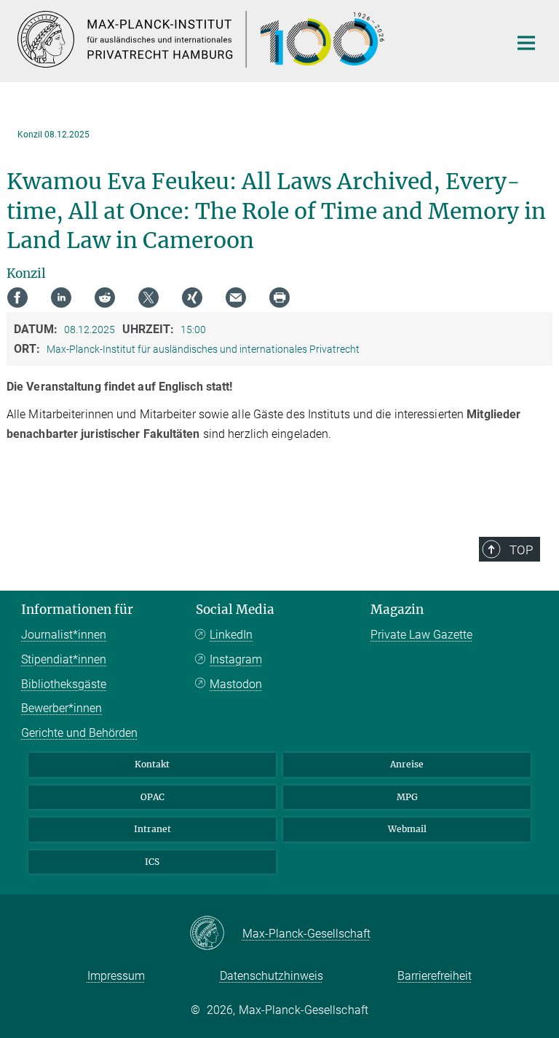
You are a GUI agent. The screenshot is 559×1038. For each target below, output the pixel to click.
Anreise (407, 764)
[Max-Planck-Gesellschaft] (215, 934)
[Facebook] (17, 297)
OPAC (152, 796)
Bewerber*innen (61, 708)
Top (521, 550)
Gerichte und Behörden (79, 733)
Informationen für (77, 609)
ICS (152, 861)
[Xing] (192, 297)
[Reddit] (105, 297)
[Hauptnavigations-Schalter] (526, 42)
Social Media (235, 609)
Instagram (236, 659)
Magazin (397, 609)
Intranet (152, 828)
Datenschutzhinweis (271, 976)
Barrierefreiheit (434, 976)
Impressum (116, 976)
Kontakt (152, 764)
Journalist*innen (63, 635)
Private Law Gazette (421, 635)
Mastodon (236, 684)
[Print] (279, 297)
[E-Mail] (236, 297)
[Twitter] (148, 297)
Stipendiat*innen (63, 659)
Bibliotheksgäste (63, 684)
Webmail (407, 828)
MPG (407, 796)
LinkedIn (231, 635)
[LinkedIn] (61, 297)
